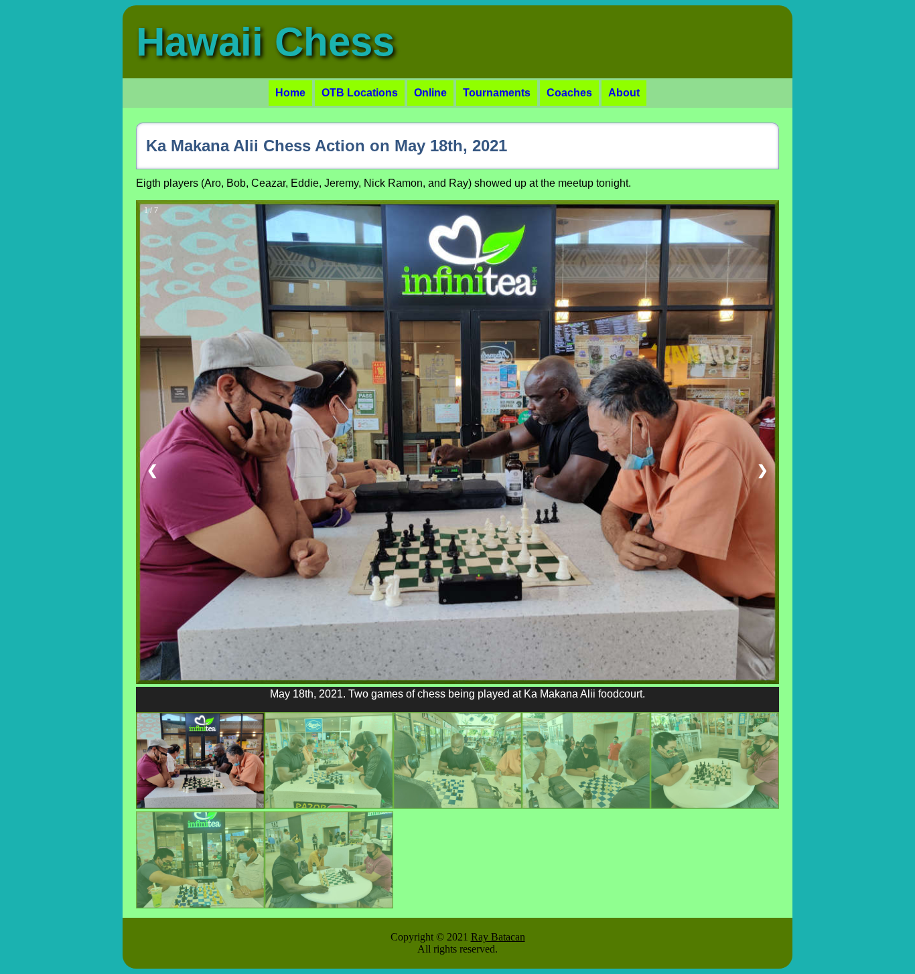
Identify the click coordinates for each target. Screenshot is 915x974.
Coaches (569, 92)
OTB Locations (360, 92)
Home (290, 92)
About (624, 92)
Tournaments (497, 92)
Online (430, 92)
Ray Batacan (498, 937)
